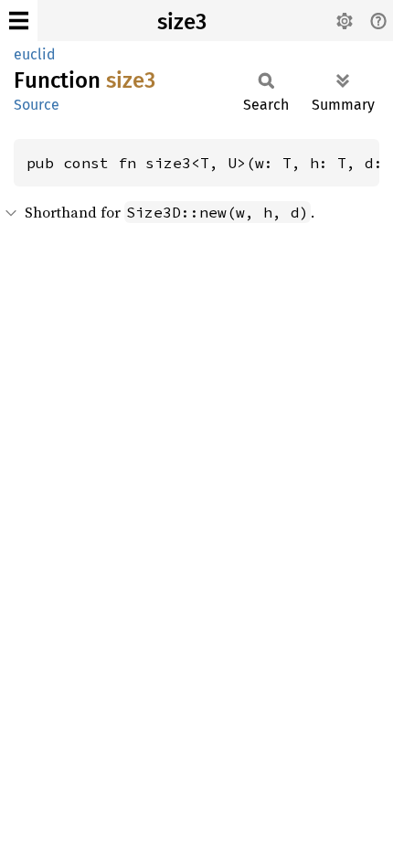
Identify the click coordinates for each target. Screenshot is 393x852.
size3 (182, 22)
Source (36, 104)
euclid (35, 54)
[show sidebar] (18, 20)
